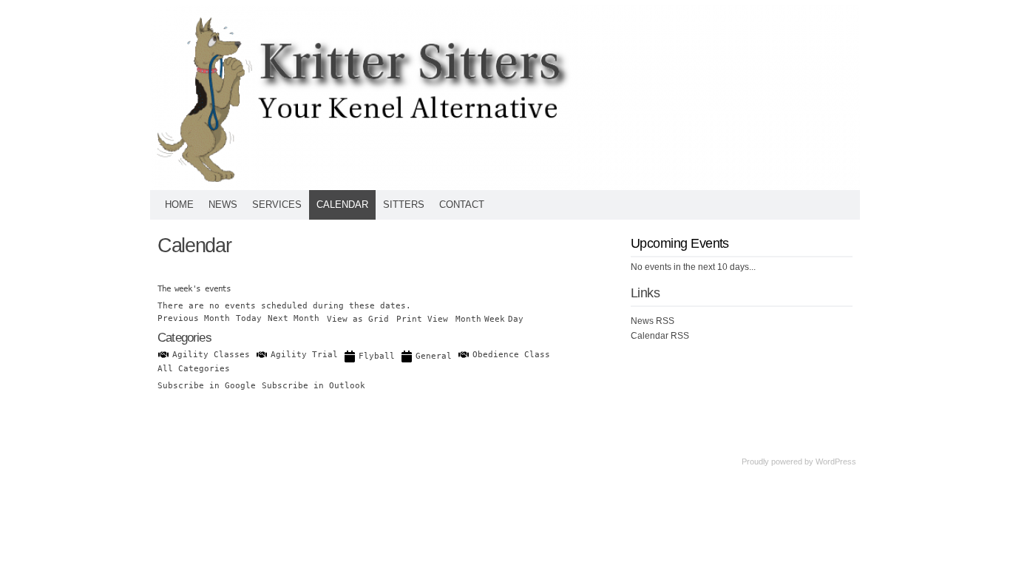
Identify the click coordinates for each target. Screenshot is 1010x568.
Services (277, 204)
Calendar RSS (660, 336)
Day (515, 319)
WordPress (836, 461)
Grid (358, 319)
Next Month (293, 318)
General (434, 356)
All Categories (193, 369)
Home (179, 204)
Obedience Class (511, 354)
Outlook (313, 386)
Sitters (403, 204)
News (223, 204)
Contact (461, 204)
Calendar (342, 204)
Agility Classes (211, 354)
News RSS (652, 321)
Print (422, 319)
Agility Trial (304, 354)
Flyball (377, 356)
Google (206, 386)
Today (249, 318)
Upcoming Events (680, 243)
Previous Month (193, 318)
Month (468, 319)
